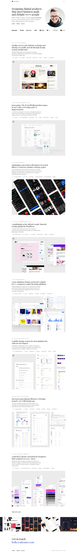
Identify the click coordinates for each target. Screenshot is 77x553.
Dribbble (18, 23)
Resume (23, 23)
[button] (64, 1)
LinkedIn (13, 23)
